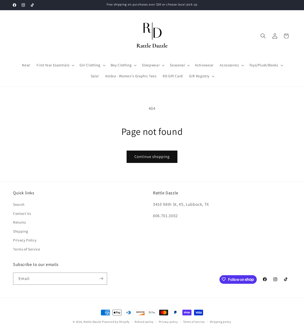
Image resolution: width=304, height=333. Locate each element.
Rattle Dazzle (92, 321)
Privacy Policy (24, 240)
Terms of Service (26, 249)
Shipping (20, 231)
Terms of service (194, 321)
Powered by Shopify (116, 321)
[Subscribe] (101, 278)
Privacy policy (168, 321)
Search (18, 204)
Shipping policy (220, 321)
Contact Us (22, 213)
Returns (19, 222)
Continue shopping (152, 156)
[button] (54, 65)
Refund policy (144, 321)
